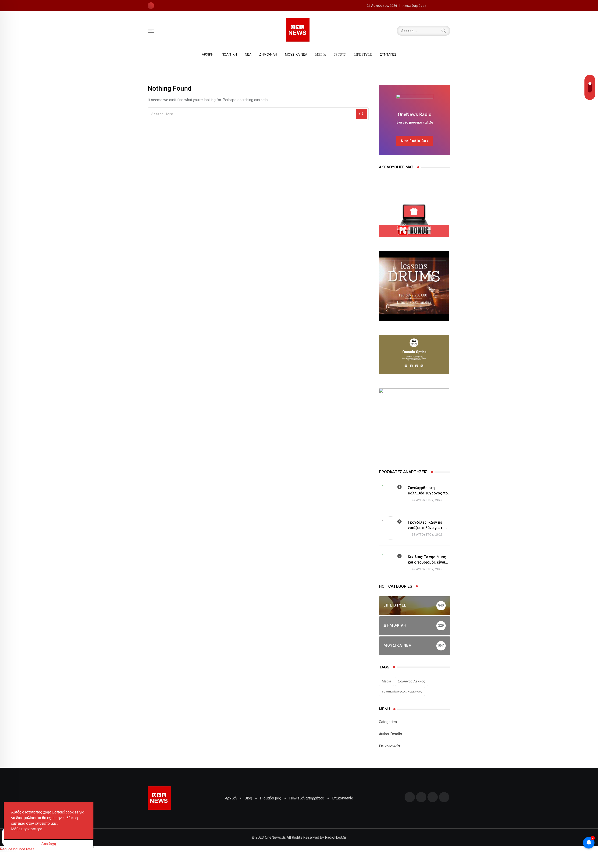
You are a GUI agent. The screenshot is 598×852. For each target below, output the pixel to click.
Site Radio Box (414, 141)
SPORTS (340, 54)
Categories (388, 722)
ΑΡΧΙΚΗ (208, 54)
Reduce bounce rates (17, 849)
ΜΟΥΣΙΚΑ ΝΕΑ (296, 54)
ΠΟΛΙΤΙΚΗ (229, 54)
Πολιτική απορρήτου (306, 798)
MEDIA (320, 54)
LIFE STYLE (363, 54)
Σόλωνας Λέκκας (411, 681)
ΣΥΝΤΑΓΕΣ (388, 54)
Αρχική (231, 798)
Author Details (390, 734)
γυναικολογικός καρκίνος (402, 691)
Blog (248, 798)
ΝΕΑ (248, 54)
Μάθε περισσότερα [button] (26, 829)
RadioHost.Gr (335, 837)
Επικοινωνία (389, 746)
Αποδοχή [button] (48, 843)
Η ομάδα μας (270, 798)
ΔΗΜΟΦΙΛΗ (268, 54)
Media (386, 681)
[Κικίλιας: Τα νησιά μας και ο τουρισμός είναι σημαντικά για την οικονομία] (390, 562)
